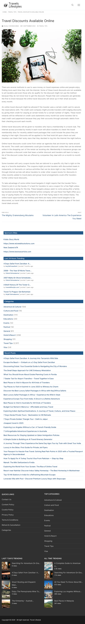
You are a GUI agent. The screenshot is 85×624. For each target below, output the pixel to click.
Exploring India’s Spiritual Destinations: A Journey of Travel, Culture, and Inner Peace (39, 411)
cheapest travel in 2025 (13, 423)
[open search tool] (72, 5)
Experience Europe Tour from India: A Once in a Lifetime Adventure (32, 399)
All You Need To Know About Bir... (68, 582)
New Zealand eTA (11, 247)
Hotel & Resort (10, 335)
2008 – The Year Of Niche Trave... (18, 270)
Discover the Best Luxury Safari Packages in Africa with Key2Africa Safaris (35, 391)
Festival (7, 327)
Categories (6, 530)
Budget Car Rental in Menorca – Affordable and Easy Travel (28, 407)
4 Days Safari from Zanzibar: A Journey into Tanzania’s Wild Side (31, 358)
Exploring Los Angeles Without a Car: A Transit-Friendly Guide (30, 427)
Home (5, 12)
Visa (5, 347)
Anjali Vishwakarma (11, 26)
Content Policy (8, 504)
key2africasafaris (11, 266)
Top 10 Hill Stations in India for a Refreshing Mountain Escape (29, 475)
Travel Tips (12, 12)
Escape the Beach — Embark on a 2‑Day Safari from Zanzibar (29, 362)
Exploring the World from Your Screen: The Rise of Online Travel (30, 466)
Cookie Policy (7, 510)
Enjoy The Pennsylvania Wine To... (26, 591)
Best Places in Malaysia (64, 601)
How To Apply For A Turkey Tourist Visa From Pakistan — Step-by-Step (33, 458)
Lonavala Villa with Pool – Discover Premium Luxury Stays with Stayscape (35, 479)
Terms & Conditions (10, 520)
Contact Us (6, 499)
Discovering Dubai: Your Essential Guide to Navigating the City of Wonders (35, 366)
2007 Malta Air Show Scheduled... (18, 278)
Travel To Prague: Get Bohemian (17, 292)
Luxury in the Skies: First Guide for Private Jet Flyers (26, 447)
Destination (8, 315)
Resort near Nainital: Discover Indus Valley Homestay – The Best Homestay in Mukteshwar (42, 470)
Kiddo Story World (11, 239)
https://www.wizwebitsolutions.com (19, 243)
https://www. (9, 251)
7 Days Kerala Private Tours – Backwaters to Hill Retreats (27, 415)
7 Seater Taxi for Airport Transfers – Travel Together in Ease (29, 378)
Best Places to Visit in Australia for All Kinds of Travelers (27, 403)
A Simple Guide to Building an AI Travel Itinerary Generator (28, 439)
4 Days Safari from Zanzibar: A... (17, 263)
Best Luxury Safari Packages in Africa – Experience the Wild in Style (32, 395)
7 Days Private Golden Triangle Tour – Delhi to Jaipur (26, 419)
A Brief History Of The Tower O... (17, 285)
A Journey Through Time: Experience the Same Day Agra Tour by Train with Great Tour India (42, 443)
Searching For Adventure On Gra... (26, 563)
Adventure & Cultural (12, 307)
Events (6, 323)
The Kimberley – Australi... (23, 601)
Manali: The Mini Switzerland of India (19, 462)
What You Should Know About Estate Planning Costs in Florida (30, 374)
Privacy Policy (8, 515)
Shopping (8, 339)
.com (29, 251)
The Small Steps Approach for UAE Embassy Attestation (27, 370)
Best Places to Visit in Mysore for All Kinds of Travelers (27, 382)
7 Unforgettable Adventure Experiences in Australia (25, 431)
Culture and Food (11, 311)
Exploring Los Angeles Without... (67, 591)
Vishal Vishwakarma (12, 273)
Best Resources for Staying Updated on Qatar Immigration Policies (31, 435)
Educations (8, 319)
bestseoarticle (21, 251)
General (7, 331)
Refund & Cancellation (11, 525)
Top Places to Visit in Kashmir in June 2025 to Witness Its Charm (31, 387)
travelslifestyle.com (12, 287)
